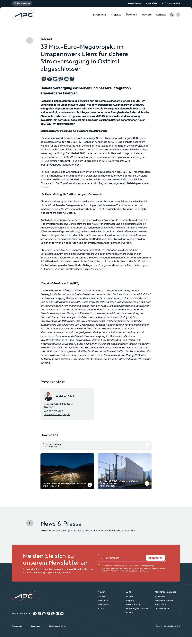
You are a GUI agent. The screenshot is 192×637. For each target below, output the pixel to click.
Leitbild (129, 597)
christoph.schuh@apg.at (57, 414)
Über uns (131, 14)
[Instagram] (53, 613)
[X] (39, 613)
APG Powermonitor (171, 3)
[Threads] (48, 613)
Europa (101, 608)
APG (128, 592)
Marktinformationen (166, 592)
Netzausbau (103, 604)
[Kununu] (57, 613)
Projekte (116, 14)
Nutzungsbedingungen (58, 626)
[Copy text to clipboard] (72, 79)
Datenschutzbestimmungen (138, 571)
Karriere (147, 14)
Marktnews (160, 597)
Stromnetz (99, 14)
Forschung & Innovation (137, 608)
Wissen (101, 592)
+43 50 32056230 (53, 411)
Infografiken (152, 3)
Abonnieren (155, 557)
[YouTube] (62, 613)
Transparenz (160, 604)
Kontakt (161, 14)
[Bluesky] (44, 613)
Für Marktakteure (22, 3)
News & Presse (134, 3)
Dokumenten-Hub (163, 608)
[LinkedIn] (35, 613)
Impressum (35, 626)
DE (178, 15)
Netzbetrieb (103, 601)
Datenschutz (17, 626)
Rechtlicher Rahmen (164, 601)
